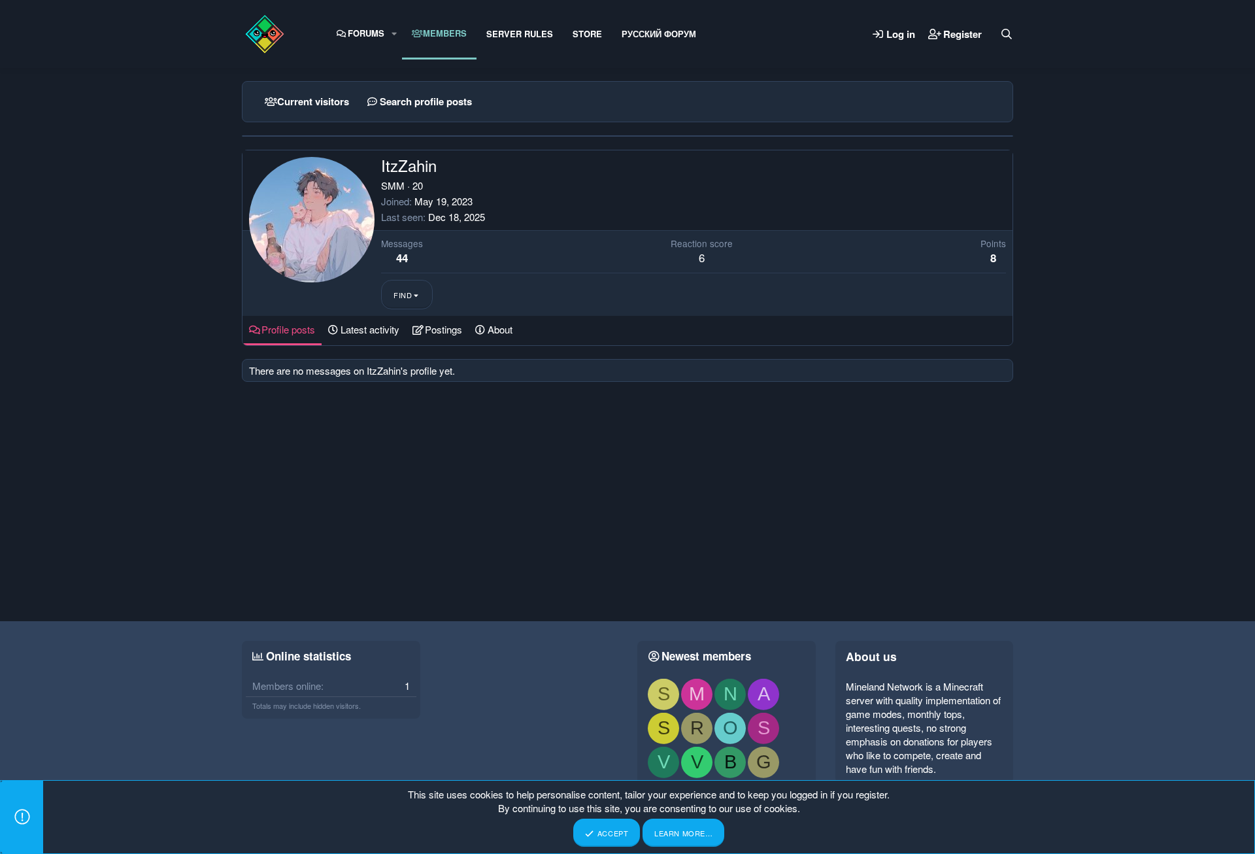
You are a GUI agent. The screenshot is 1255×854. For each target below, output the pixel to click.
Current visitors (313, 101)
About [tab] (500, 329)
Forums (366, 33)
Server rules (519, 33)
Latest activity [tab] (370, 329)
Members (445, 33)
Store (587, 33)
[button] (394, 33)
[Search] (1007, 34)
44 (402, 257)
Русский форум (659, 33)
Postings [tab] (443, 329)
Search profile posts (426, 101)
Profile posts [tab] (288, 329)
